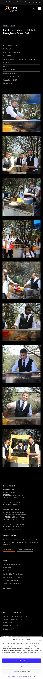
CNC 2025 (7, 66)
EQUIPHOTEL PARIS (10, 626)
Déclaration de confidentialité (27, 676)
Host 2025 (7, 63)
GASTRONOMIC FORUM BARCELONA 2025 (20, 59)
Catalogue (7, 588)
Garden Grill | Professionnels (13, 574)
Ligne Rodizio (8, 571)
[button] (40, 639)
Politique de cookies (12, 676)
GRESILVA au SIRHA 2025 (12, 620)
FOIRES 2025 (8, 623)
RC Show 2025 (8, 83)
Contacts (17, 1)
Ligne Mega (7, 568)
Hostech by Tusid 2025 (11, 73)
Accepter (21, 661)
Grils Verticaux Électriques (12, 577)
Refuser (21, 666)
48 (23, 524)
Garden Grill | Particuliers (12, 584)
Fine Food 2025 (9, 70)
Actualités (6, 1)
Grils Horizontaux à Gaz (11, 565)
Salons (12, 26)
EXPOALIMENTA (9, 629)
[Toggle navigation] (39, 8)
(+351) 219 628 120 (14, 502)
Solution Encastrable (10, 580)
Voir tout (6, 91)
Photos (6, 26)
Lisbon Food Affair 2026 (12, 52)
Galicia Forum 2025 (10, 80)
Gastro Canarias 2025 (11, 76)
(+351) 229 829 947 (14, 524)
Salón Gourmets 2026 (11, 45)
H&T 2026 (7, 56)
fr (24, 1)
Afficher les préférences (21, 672)
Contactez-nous (9, 550)
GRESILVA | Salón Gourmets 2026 (15, 616)
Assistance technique (25, 550)
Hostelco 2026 (8, 49)
